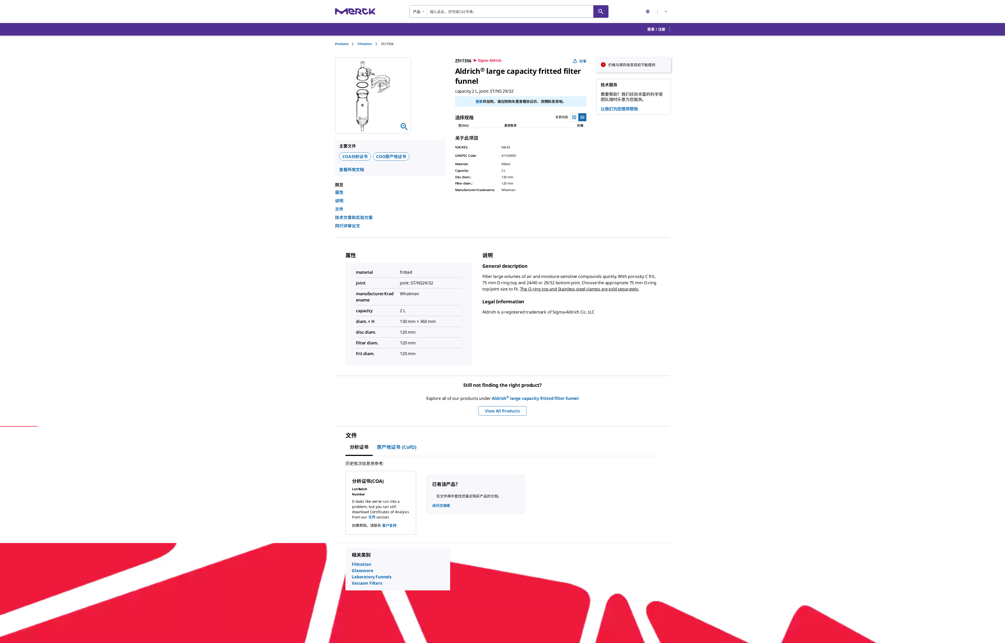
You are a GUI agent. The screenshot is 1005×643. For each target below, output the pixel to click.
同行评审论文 (347, 226)
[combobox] (509, 11)
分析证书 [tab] (359, 447)
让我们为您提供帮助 (619, 108)
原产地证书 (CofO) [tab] (396, 447)
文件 (339, 209)
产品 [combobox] (416, 11)
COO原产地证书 (391, 156)
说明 (339, 201)
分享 (583, 61)
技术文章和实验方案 (354, 217)
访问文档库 (441, 505)
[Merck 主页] (355, 11)
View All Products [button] (502, 411)
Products (342, 44)
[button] (656, 29)
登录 (479, 101)
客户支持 (389, 525)
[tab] (346, 44)
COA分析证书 (355, 156)
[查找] (600, 11)
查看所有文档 (351, 169)
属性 (339, 192)
